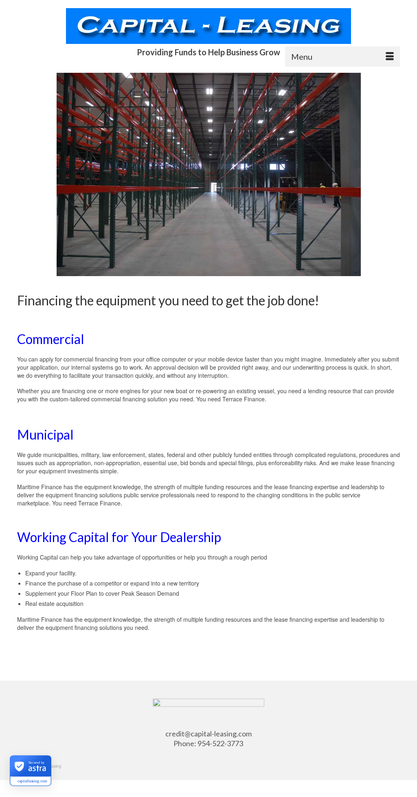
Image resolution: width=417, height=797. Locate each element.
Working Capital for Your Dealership (119, 537)
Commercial (50, 339)
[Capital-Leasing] (208, 26)
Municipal (45, 434)
